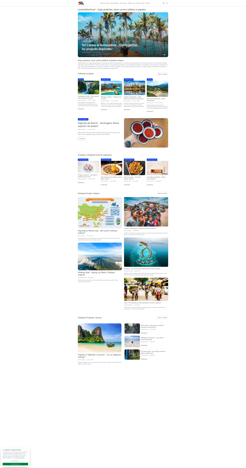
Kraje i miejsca (123, 3)
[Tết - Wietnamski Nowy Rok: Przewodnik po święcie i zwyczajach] (123, 34)
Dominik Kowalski (85, 52)
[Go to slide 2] (164, 54)
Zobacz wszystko (162, 74)
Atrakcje (148, 3)
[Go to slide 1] (163, 54)
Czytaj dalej (81, 138)
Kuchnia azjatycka (114, 3)
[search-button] (163, 3)
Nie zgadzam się (15, 461)
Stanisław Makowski (82, 100)
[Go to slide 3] (165, 54)
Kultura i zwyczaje (140, 3)
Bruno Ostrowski (127, 100)
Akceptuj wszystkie (15, 464)
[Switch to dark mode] (167, 3)
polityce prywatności (20, 457)
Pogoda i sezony (131, 3)
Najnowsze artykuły (104, 3)
